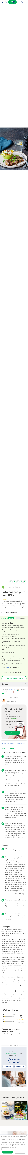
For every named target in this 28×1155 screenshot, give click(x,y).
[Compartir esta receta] (21, 581)
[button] (14, 1149)
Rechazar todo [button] (20, 1152)
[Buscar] (5, 2)
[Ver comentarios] (14, 581)
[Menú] (2, 2)
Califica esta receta (11, 612)
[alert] (14, 1145)
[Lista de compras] (22, 2)
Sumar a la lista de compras (15, 678)
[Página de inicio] (14, 2)
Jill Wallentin (13, 690)
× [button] (26, 1136)
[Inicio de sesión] (25, 2)
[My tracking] (18, 2)
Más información (13, 1147)
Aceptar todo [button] (7, 1152)
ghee (7, 667)
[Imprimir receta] (18, 581)
